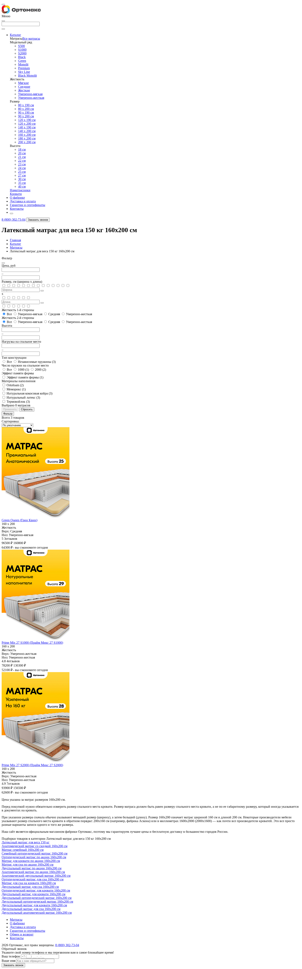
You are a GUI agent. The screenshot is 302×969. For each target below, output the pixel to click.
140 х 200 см (27, 131)
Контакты (17, 938)
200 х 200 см (27, 142)
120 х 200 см (27, 123)
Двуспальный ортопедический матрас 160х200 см (36, 898)
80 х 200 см (26, 109)
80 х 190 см (26, 105)
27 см (22, 175)
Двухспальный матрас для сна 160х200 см (31, 909)
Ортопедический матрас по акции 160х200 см (34, 857)
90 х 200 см (26, 116)
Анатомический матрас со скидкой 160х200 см (34, 846)
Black (22, 57)
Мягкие (23, 83)
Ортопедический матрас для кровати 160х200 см (36, 890)
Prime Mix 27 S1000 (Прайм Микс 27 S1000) (32, 642)
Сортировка (10, 421)
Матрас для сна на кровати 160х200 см (29, 883)
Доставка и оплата (23, 927)
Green (22, 60)
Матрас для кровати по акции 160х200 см (31, 861)
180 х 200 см (27, 138)
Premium (24, 68)
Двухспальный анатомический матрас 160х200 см (37, 912)
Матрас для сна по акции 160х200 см (27, 864)
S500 (21, 46)
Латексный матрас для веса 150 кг (26, 842)
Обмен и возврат (21, 934)
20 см (22, 153)
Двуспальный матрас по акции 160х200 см (31, 868)
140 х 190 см (27, 127)
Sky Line (24, 72)
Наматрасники (20, 190)
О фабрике (17, 923)
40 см (22, 186)
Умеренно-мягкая (30, 94)
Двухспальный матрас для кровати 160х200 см (34, 905)
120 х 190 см (27, 120)
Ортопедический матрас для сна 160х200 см (32, 879)
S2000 (22, 53)
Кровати (16, 194)
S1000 (22, 49)
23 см (22, 164)
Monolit (23, 64)
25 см (22, 171)
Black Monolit (27, 75)
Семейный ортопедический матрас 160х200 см (34, 853)
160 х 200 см (27, 134)
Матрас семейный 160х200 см (23, 849)
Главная (15, 240)
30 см (22, 179)
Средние (24, 86)
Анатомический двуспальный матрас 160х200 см (36, 875)
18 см (22, 149)
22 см (22, 160)
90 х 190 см (26, 112)
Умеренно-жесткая (31, 97)
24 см (22, 168)
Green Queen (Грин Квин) (19, 520)
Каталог (15, 244)
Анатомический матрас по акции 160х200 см (33, 872)
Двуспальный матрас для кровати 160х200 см (33, 894)
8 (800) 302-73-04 (13, 219)
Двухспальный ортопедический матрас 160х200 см (37, 901)
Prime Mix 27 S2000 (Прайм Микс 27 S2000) (32, 765)
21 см (22, 157)
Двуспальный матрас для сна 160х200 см (30, 886)
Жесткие (24, 90)
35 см (22, 183)
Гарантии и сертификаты (27, 930)
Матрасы (16, 247)
